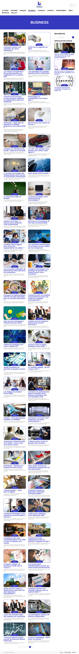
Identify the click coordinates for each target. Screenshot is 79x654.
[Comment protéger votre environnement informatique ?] (39, 188)
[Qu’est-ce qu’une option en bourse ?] (39, 114)
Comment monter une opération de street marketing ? (12, 48)
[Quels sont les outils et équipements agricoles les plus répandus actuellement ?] (15, 580)
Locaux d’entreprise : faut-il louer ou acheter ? (39, 638)
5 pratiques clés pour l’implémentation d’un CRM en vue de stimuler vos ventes (14, 540)
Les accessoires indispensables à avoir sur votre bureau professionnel (39, 565)
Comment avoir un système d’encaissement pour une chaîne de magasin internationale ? (39, 297)
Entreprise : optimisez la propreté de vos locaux (13, 466)
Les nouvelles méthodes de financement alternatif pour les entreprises (15, 270)
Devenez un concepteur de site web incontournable (38, 222)
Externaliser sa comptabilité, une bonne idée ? (38, 98)
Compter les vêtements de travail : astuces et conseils (14, 149)
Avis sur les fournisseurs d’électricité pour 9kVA (14, 322)
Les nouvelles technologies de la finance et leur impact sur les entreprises (39, 246)
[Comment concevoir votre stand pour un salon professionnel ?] (39, 409)
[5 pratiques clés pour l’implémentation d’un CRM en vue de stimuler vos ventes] (15, 530)
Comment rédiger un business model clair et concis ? (13, 565)
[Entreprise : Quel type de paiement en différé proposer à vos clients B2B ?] (15, 114)
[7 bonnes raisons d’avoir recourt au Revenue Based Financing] (15, 629)
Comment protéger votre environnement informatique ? (38, 198)
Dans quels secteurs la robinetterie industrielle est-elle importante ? (39, 467)
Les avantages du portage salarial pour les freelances (39, 72)
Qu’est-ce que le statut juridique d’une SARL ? (37, 345)
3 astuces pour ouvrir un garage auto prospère (38, 442)
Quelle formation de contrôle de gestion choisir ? (14, 369)
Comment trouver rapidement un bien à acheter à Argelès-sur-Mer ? (39, 539)
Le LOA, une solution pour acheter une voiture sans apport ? (38, 150)
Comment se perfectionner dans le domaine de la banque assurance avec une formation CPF (38, 394)
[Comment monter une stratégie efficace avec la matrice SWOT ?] (39, 580)
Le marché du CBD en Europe (12, 197)
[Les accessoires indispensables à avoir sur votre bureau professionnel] (39, 556)
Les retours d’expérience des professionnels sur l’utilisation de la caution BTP (13, 74)
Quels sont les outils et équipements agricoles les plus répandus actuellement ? (14, 591)
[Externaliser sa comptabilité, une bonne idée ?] (39, 88)
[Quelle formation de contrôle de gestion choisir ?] (15, 359)
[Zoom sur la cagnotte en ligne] (39, 39)
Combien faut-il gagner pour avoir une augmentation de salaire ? (14, 246)
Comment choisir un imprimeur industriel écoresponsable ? (36, 491)
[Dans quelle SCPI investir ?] (39, 165)
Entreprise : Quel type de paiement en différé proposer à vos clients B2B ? (14, 125)
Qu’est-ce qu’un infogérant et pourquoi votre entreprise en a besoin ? (64, 72)
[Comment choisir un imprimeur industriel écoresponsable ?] (39, 482)
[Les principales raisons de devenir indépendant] (39, 606)
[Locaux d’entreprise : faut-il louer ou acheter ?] (39, 629)
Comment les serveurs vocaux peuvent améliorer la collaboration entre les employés (14, 99)
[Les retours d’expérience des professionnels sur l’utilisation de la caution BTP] (15, 63)
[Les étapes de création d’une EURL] (15, 383)
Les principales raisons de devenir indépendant (38, 615)
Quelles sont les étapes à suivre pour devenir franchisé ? (38, 322)
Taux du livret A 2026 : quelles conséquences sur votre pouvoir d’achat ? (64, 56)
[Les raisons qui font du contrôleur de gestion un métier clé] (64, 81)
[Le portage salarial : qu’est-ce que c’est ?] (39, 359)
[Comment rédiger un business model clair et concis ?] (15, 556)
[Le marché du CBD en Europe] (15, 188)
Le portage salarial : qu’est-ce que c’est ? (39, 368)
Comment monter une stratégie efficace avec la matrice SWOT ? (38, 590)
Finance (64, 52)
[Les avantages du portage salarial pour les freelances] (39, 63)
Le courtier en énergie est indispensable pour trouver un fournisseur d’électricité (14, 175)
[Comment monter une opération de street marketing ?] (15, 39)
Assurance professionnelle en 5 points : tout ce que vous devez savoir (14, 443)
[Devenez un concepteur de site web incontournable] (39, 213)
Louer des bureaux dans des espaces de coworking (14, 615)
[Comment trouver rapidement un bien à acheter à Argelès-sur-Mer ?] (39, 530)
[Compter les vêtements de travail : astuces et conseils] (15, 140)
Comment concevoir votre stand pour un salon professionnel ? (38, 419)
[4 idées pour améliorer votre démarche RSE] (39, 505)
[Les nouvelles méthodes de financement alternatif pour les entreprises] (15, 261)
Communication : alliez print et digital (13, 491)
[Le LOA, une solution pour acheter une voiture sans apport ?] (39, 140)
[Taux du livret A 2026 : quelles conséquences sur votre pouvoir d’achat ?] (64, 48)
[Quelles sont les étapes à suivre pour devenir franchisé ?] (39, 313)
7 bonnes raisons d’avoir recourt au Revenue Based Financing (14, 639)
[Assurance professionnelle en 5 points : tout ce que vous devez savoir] (15, 433)
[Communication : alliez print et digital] (15, 482)
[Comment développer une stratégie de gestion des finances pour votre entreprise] (39, 261)
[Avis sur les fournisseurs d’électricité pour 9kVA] (15, 313)
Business (14, 44)
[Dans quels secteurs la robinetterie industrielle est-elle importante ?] (39, 457)
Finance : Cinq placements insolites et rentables (14, 419)
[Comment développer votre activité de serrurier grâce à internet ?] (15, 505)
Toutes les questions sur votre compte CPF (13, 345)
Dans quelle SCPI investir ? (39, 173)
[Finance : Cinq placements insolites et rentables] (15, 409)
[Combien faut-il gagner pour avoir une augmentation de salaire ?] (15, 236)
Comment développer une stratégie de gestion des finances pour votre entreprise (38, 271)
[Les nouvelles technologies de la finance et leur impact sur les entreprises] (39, 236)
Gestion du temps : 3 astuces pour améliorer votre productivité (13, 222)
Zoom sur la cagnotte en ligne (38, 48)
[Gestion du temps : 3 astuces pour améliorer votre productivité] (15, 213)
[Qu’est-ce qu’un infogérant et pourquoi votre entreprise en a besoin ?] (64, 64)
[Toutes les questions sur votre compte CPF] (15, 336)
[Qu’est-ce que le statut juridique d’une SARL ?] (39, 336)
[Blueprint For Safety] (39, 4)
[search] (71, 5)
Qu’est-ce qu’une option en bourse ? (39, 123)
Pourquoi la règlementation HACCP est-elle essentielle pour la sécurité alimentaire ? (14, 297)
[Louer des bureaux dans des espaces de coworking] (15, 606)
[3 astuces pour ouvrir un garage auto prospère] (39, 433)
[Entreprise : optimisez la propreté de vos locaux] (15, 457)
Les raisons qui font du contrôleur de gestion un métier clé (62, 89)
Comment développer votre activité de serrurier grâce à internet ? (14, 515)
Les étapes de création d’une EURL (13, 392)
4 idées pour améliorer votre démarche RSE (37, 514)
